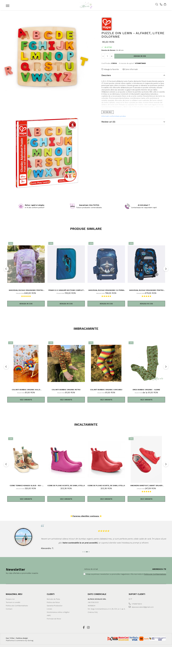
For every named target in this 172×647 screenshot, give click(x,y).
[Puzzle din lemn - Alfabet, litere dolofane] (47, 57)
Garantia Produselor (54, 606)
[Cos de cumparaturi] (165, 4)
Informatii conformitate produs (113, 116)
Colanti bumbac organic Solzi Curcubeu (26, 390)
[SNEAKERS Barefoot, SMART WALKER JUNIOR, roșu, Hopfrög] (146, 459)
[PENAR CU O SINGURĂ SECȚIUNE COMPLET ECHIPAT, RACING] (66, 264)
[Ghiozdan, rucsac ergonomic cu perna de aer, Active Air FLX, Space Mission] (106, 264)
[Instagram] (88, 627)
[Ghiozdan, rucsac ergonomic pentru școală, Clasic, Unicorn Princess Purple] (26, 264)
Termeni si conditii (13, 602)
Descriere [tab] (106, 75)
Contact (9, 609)
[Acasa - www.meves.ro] (86, 5)
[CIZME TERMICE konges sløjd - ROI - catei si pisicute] (26, 459)
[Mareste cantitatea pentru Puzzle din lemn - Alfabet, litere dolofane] (111, 56)
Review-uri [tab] (108, 122)
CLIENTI (51, 594)
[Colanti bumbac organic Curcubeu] (106, 363)
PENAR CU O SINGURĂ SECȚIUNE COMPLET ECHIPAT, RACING (66, 290)
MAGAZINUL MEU (14, 594)
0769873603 (136, 604)
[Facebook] (84, 627)
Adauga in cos (140, 56)
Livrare (49, 609)
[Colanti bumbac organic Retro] (66, 363)
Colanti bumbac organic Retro (66, 390)
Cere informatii (131, 69)
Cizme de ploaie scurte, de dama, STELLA (66, 485)
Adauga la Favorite (111, 69)
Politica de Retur (53, 602)
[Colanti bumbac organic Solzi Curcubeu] (26, 363)
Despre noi (10, 599)
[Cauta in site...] (157, 4)
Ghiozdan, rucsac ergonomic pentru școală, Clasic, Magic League (146, 290)
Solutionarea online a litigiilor (58, 612)
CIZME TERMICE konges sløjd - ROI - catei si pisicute (26, 485)
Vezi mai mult (107, 112)
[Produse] (8, 6)
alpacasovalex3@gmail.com (142, 607)
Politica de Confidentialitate (155, 574)
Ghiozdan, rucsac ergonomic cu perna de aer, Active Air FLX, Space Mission (106, 290)
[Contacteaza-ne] (161, 4)
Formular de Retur (54, 619)
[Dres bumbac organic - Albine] (146, 363)
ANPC (49, 615)
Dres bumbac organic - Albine (146, 390)
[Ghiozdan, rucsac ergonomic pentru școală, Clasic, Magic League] (146, 264)
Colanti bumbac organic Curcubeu (106, 390)
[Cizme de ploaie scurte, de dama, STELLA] (66, 459)
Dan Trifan (10, 638)
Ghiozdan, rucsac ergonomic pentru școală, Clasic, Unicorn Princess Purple (26, 290)
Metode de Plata (53, 599)
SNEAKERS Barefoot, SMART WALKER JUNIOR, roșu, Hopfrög (146, 485)
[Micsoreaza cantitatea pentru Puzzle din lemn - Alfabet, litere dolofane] (103, 56)
